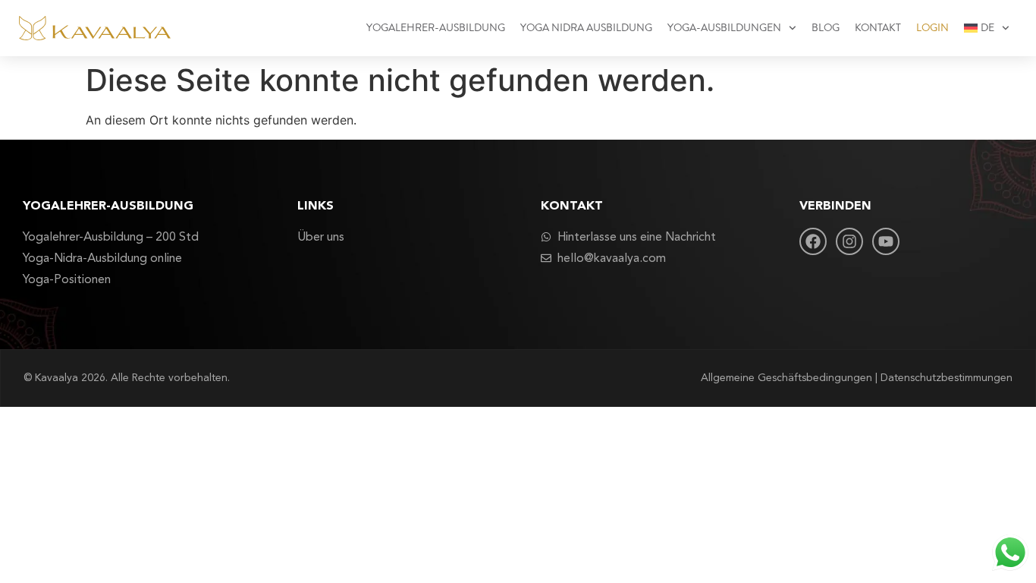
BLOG (826, 28)
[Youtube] (885, 241)
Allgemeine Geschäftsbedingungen (786, 378)
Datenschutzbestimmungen (946, 378)
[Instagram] (849, 241)
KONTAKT (878, 28)
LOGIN (932, 28)
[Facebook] (813, 241)
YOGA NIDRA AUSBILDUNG (586, 28)
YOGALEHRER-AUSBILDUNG (435, 28)
